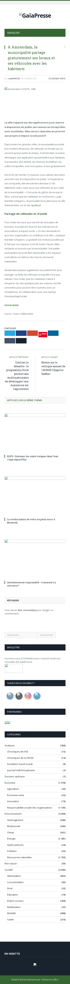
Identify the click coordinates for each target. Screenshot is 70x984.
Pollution (12, 851)
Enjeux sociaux (15, 900)
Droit (9, 888)
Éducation (12, 894)
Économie (10, 782)
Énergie (11, 838)
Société (9, 869)
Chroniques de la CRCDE (20, 757)
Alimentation (14, 876)
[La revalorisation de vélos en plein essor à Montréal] (35, 496)
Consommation (15, 882)
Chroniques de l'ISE (17, 751)
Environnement (13, 813)
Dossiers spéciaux (15, 776)
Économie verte (57, 78)
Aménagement (15, 820)
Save (44, 333)
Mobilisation (13, 907)
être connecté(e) (27, 610)
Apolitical (36, 205)
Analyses (10, 745)
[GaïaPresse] (35, 15)
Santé (10, 919)
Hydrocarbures (15, 845)
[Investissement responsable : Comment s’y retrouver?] (35, 559)
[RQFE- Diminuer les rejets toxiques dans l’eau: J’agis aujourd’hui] (35, 433)
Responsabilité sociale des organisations (29, 807)
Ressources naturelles (19, 857)
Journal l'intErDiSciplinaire (21, 770)
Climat (10, 832)
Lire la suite (11, 305)
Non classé (11, 863)
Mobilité (11, 913)
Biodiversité (13, 826)
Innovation (13, 801)
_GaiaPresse (14, 78)
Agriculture (13, 788)
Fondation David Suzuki (20, 764)
